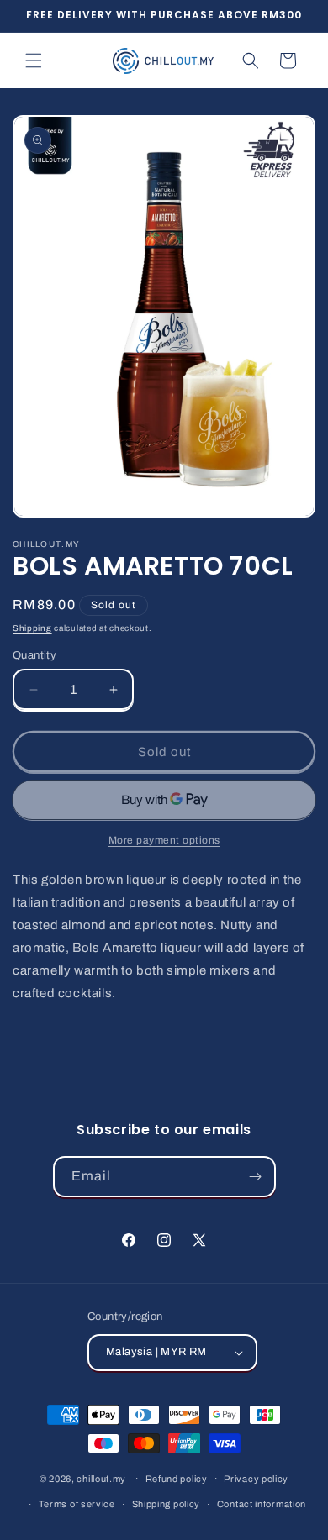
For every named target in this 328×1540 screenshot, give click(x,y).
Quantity (34, 655)
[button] (33, 60)
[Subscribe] (255, 1176)
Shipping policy (166, 1504)
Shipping (32, 628)
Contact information (261, 1504)
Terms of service (77, 1504)
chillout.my (101, 1478)
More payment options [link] (164, 840)
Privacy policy (256, 1479)
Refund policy (176, 1479)
